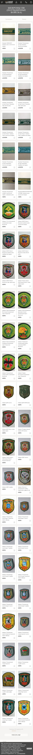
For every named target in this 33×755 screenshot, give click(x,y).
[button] (14, 48)
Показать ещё (16, 735)
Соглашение (21, 753)
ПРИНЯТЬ (29, 748)
